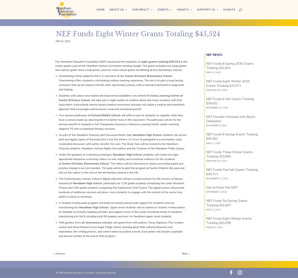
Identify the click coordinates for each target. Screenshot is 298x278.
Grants (183, 10)
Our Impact (141, 10)
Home (101, 10)
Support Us (206, 10)
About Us (116, 10)
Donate (229, 10)
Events (163, 10)
